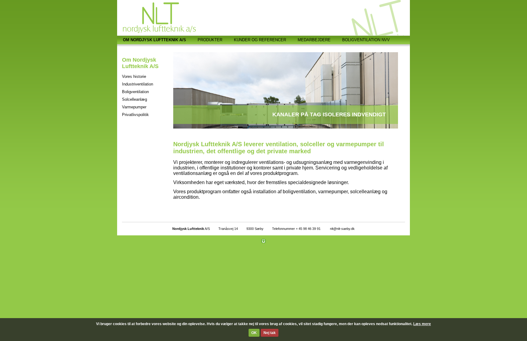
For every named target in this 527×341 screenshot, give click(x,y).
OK (254, 333)
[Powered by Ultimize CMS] (263, 240)
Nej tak (270, 333)
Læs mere (422, 324)
